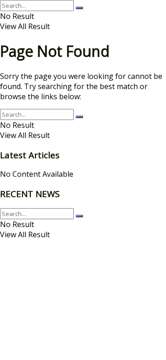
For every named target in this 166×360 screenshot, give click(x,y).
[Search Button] (79, 7)
